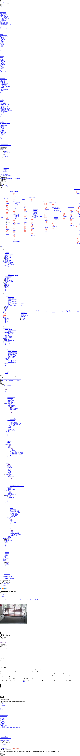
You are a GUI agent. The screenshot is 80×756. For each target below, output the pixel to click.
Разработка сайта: (4, 748)
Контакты (2, 718)
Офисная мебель (10, 476)
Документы (2, 729)
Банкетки (11, 602)
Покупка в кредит (4, 736)
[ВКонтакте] (1, 588)
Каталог (6, 390)
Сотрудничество (3, 734)
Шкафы (11, 508)
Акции (1, 717)
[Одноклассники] (3, 588)
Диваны (11, 449)
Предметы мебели (11, 504)
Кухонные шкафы (13, 422)
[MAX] (7, 588)
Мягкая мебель (10, 446)
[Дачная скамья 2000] (13, 623)
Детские (9, 465)
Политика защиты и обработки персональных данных (11, 728)
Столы (11, 413)
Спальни (9, 433)
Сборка (1, 733)
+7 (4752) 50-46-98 (4, 144)
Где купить (2, 722)
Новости (2, 723)
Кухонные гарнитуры (14, 408)
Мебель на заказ (8, 540)
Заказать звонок (3, 177)
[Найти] (1, 5)
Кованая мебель (10, 497)
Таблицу (25, 681)
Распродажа (9, 393)
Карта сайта (2, 726)
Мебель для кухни (11, 405)
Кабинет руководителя (14, 485)
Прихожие (9, 492)
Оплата (6, 563)
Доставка (2, 731)
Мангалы (15, 602)
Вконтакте (5, 160)
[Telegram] (6, 588)
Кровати (11, 531)
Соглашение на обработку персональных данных (10, 727)
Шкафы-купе (24, 599)
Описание (5, 650)
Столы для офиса (13, 479)
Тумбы (11, 520)
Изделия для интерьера (5, 602)
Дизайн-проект (3, 725)
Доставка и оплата (6, 651)
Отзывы (4, 652)
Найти (2, 754)
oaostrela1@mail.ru (5, 156)
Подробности (3, 642)
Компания (2, 719)
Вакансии (2, 721)
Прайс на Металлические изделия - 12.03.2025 (9, 655)
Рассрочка (2, 732)
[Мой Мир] (4, 588)
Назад (7, 389)
